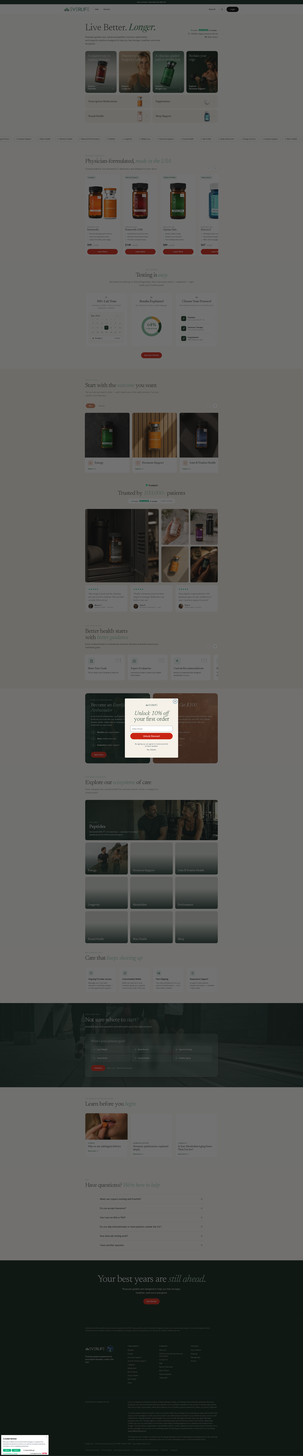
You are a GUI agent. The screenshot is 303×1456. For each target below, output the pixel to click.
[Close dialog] (175, 701)
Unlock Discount (151, 736)
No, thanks (151, 749)
